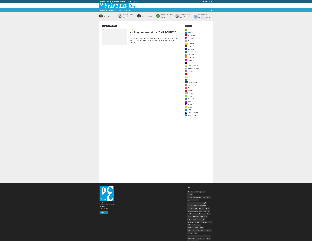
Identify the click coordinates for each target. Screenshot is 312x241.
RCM (196, 233)
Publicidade (110, 1)
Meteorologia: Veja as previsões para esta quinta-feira (129, 16)
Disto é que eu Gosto (204, 214)
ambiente (190, 194)
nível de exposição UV (193, 230)
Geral (132, 29)
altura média (191, 191)
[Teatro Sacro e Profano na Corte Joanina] (101, 16)
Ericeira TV (103, 10)
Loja (140, 1)
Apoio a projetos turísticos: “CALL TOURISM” (153, 32)
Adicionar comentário (149, 35)
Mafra (189, 225)
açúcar (189, 200)
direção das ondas (192, 214)
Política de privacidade (120, 1)
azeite (208, 197)
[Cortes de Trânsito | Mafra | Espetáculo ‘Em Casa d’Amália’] (158, 16)
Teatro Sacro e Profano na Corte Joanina (110, 15)
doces (189, 216)
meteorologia (196, 225)
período (209, 230)
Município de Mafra (193, 227)
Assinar (135, 1)
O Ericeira (103, 213)
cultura (207, 208)
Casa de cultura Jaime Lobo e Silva (197, 205)
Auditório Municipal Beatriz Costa (196, 197)
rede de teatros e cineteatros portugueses (199, 236)
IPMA (210, 222)
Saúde (208, 238)
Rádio (199, 238)
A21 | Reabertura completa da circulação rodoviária (148, 15)
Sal (204, 238)
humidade (190, 222)
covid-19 (201, 208)
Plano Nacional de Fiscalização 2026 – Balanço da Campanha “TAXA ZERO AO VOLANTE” (205, 17)
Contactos (129, 1)
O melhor (112, 10)
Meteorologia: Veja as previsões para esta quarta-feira (186, 16)
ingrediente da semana (201, 222)
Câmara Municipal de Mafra (195, 211)
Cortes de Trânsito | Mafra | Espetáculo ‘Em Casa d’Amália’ (167, 16)
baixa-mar (195, 200)
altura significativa (200, 191)
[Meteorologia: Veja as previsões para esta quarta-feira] (177, 16)
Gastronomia (196, 219)
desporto (206, 211)
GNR (203, 219)
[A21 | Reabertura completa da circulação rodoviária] (139, 16)
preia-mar (190, 233)
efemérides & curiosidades (200, 216)
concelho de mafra (192, 208)
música (201, 227)
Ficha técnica (102, 1)
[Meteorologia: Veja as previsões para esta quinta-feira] (120, 16)
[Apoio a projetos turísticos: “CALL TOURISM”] (114, 36)
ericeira (189, 219)
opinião (203, 230)
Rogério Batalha (192, 238)
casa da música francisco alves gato (197, 203)
